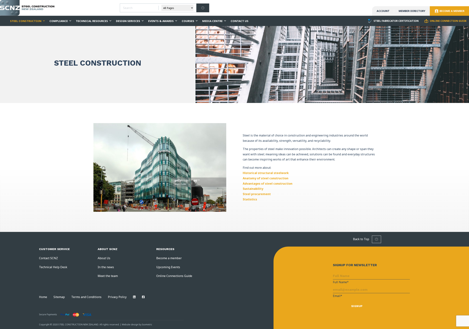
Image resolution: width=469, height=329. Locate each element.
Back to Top (361, 239)
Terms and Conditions (86, 297)
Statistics (250, 199)
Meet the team (108, 276)
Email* (337, 296)
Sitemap (59, 297)
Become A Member (451, 11)
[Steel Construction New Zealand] (27, 8)
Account (383, 11)
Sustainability (253, 189)
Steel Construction (25, 21)
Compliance (58, 21)
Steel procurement (257, 194)
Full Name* (341, 282)
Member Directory (412, 11)
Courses (188, 21)
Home (43, 297)
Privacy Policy (117, 297)
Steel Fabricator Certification (395, 21)
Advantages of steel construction (267, 184)
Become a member (169, 258)
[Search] (202, 7)
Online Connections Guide (174, 276)
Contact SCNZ (48, 258)
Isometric (147, 324)
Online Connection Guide (448, 21)
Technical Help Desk (53, 267)
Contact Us (239, 21)
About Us (104, 258)
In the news (106, 267)
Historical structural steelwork (266, 173)
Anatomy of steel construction (265, 178)
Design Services (128, 21)
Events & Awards (161, 21)
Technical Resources (92, 21)
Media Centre (212, 21)
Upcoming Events (168, 267)
